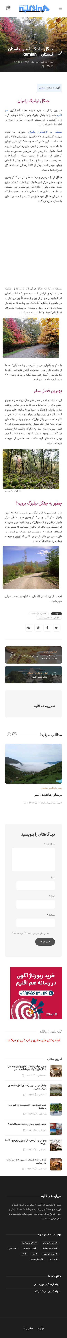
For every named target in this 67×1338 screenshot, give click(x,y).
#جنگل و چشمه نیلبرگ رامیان (48, 617)
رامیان (41, 43)
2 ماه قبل (42, 1094)
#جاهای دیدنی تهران (50, 1242)
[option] (33, 773)
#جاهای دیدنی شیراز (29, 1242)
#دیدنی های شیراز (29, 1248)
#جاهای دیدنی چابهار (50, 1248)
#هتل (24, 1254)
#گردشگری (53, 1259)
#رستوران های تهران (50, 1254)
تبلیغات (40, 1329)
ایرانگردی (49, 43)
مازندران (44, 788)
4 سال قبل (44, 802)
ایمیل (52, 896)
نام (53, 877)
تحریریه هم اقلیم (47, 62)
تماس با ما (28, 1329)
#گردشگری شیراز (37, 1259)
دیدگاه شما (49, 844)
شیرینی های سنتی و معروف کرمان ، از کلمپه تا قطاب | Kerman (38, 657)
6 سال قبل (35, 62)
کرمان (46, 651)
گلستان (34, 43)
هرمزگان (30, 673)
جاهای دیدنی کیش (40, 677)
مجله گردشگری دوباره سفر (47, 1285)
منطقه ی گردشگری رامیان (45, 132)
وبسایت (51, 915)
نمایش (42, 88)
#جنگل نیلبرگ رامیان (38, 613)
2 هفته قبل (42, 1075)
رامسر (60, 788)
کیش (46, 673)
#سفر (35, 1254)
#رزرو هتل (12, 1248)
